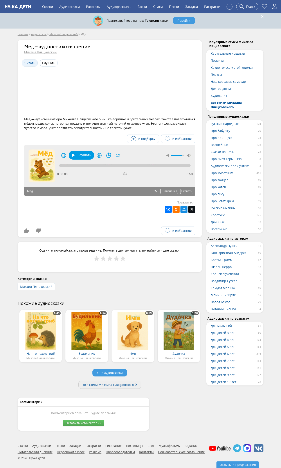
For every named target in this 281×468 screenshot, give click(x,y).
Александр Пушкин (225, 246)
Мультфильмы (169, 445)
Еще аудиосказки (110, 373)
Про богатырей (222, 201)
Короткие (218, 215)
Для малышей (221, 326)
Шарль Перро (221, 267)
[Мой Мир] (183, 209)
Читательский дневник (35, 452)
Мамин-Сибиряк (223, 295)
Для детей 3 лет (223, 333)
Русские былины (223, 208)
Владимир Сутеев (224, 281)
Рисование (113, 445)
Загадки (191, 6)
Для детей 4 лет (223, 340)
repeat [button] (125, 174)
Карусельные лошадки (228, 53)
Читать (29, 63)
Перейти (184, 20)
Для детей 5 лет (223, 347)
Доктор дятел (221, 88)
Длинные (218, 222)
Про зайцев (219, 180)
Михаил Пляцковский (40, 52)
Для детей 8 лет (223, 368)
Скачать (186, 191)
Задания (191, 445)
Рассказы (93, 6)
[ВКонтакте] (168, 209)
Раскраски (212, 6)
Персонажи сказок (71, 452)
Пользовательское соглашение (181, 452)
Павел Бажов (220, 302)
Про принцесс (221, 138)
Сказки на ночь (222, 152)
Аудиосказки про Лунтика (230, 166)
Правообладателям (120, 452)
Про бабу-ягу (220, 131)
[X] (191, 209)
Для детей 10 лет (223, 382)
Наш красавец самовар (228, 81)
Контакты (146, 452)
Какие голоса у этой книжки (232, 67)
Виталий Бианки (223, 309)
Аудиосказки (69, 6)
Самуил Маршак (223, 288)
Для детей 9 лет (223, 375)
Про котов (218, 187)
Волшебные (220, 145)
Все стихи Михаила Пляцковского (108, 385)
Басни (142, 6)
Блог (151, 445)
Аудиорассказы (119, 6)
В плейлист (169, 191)
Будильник (219, 96)
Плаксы (216, 74)
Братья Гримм (221, 260)
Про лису (217, 194)
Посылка (217, 60)
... (229, 6)
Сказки (47, 6)
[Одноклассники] (176, 209)
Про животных (222, 173)
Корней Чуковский (225, 274)
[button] (81, 155)
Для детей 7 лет (223, 361)
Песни (174, 6)
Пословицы (134, 445)
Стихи (158, 6)
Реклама (95, 452)
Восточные (219, 229)
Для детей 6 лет (223, 354)
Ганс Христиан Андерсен (230, 253)
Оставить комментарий (83, 423)
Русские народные (225, 124)
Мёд (30, 191)
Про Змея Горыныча (226, 159)
